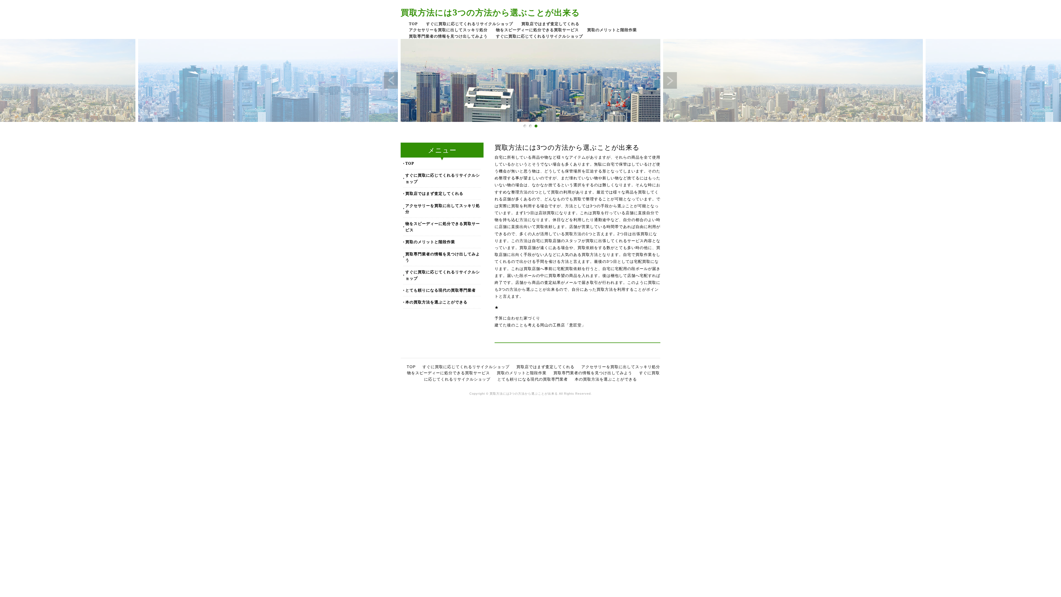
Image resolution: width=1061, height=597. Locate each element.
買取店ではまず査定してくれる (550, 23)
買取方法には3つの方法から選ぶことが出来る (490, 12)
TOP (413, 23)
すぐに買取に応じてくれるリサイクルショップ (469, 23)
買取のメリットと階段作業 (612, 29)
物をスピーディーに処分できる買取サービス (537, 29)
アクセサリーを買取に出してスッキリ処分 (448, 29)
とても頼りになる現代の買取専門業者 (440, 290)
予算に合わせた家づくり (517, 318)
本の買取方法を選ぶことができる (436, 302)
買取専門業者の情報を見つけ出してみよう (448, 36)
